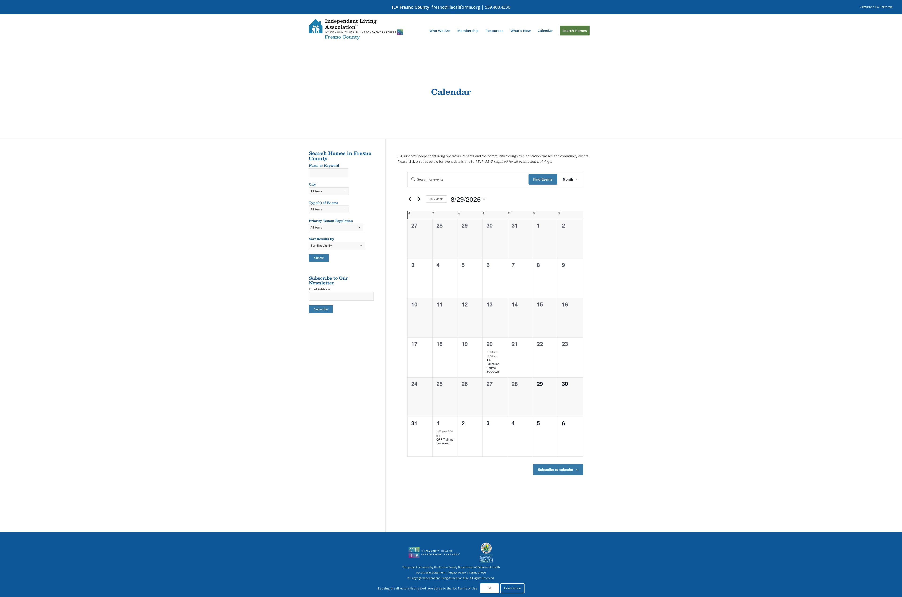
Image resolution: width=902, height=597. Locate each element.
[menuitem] (440, 30)
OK (489, 588)
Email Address (319, 289)
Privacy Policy (457, 572)
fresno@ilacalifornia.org (456, 7)
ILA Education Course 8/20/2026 (492, 366)
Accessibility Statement (430, 572)
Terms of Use (477, 572)
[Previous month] (410, 199)
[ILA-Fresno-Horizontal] (356, 29)
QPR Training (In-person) (445, 441)
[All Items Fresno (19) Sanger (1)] (329, 193)
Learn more (512, 588)
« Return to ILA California (876, 7)
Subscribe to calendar (555, 469)
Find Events (542, 179)
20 (489, 344)
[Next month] (419, 199)
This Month (436, 199)
